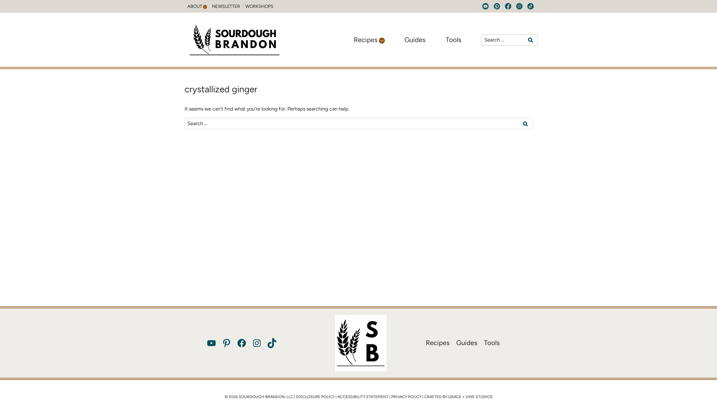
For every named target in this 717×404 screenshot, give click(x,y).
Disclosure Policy (315, 396)
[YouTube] (485, 6)
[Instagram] (519, 6)
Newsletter (226, 6)
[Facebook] (508, 6)
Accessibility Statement (362, 396)
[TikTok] (530, 6)
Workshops (259, 6)
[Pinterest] (496, 6)
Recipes (438, 343)
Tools (453, 40)
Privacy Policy (406, 396)
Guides (414, 40)
